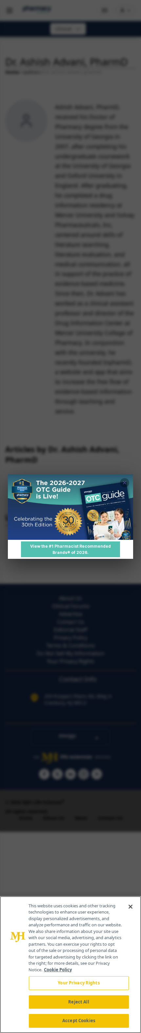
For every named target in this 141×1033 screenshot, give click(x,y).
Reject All (78, 1002)
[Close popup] (124, 482)
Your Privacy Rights (78, 983)
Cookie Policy (58, 970)
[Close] (130, 906)
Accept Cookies (78, 1020)
